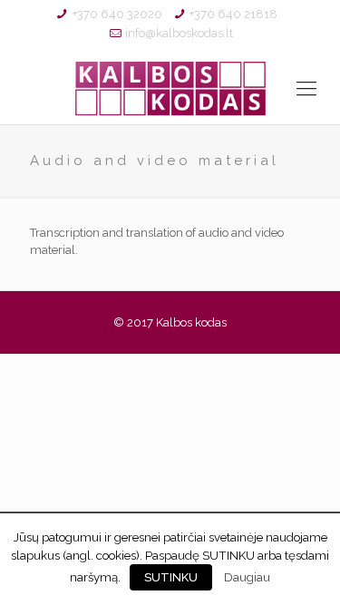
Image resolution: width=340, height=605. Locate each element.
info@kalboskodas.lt (179, 33)
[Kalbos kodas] (170, 88)
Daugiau (247, 577)
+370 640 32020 (117, 14)
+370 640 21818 (233, 14)
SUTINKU (171, 577)
